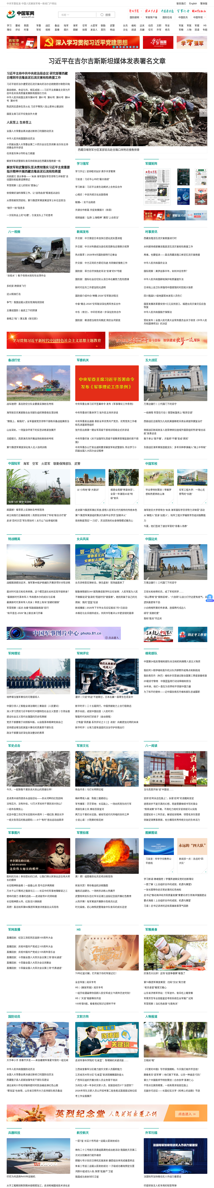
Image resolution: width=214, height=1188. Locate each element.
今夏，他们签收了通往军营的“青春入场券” (166, 526)
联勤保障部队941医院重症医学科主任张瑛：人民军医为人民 (106, 591)
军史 (167, 25)
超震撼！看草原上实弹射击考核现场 (25, 509)
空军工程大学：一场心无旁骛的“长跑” (192, 491)
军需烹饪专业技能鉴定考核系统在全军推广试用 (168, 1012)
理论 (9, 29)
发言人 (93, 29)
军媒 (197, 25)
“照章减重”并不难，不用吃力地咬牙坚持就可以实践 (170, 809)
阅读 (133, 29)
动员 (150, 25)
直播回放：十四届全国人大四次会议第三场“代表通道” (34, 1017)
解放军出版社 (199, 11)
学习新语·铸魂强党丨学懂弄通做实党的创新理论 (169, 878)
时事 (26, 29)
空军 (84, 25)
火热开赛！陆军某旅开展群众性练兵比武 (96, 901)
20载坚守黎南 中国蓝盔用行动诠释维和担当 (167, 716)
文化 (125, 29)
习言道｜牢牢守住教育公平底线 (158, 860)
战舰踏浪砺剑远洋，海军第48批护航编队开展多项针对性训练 (38, 582)
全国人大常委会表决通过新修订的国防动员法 (30, 1088)
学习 (9, 25)
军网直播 (14, 943)
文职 (159, 25)
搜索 (108, 15)
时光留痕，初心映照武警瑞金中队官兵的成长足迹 (101, 906)
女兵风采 (83, 539)
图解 (75, 29)
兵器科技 (14, 1147)
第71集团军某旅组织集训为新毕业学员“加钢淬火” (100, 515)
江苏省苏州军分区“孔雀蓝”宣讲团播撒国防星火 (99, 1088)
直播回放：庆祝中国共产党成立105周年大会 (30, 996)
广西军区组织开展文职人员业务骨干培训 (96, 1094)
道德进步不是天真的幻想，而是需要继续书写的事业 (171, 803)
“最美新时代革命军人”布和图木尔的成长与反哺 (31, 596)
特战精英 (14, 539)
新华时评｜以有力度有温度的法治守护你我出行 (99, 727)
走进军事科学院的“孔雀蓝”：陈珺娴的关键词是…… (101, 1074)
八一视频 (14, 232)
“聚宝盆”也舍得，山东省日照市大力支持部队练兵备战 (34, 1104)
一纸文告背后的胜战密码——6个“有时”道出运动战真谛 (35, 819)
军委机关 (83, 360)
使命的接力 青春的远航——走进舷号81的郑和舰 (32, 896)
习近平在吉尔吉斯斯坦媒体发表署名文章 (107, 60)
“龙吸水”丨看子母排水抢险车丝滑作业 (26, 275)
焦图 (26, 25)
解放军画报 (152, 11)
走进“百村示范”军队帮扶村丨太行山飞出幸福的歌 (32, 520)
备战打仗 (14, 360)
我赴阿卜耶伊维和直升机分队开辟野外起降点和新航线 (172, 705)
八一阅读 (151, 745)
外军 (159, 29)
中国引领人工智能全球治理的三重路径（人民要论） (34, 705)
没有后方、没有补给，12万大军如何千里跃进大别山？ (35, 803)
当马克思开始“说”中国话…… (159, 789)
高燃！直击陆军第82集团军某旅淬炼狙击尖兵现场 (33, 906)
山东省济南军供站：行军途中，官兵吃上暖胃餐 (168, 1006)
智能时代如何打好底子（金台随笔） (94, 716)
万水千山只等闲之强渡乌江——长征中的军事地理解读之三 (37, 890)
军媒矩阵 (151, 163)
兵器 (142, 29)
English (193, 3)
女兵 (125, 25)
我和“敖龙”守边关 (153, 618)
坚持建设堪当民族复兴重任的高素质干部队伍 (30, 727)
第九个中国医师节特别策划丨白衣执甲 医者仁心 (169, 1094)
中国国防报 (168, 11)
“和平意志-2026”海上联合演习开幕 (25, 613)
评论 (17, 29)
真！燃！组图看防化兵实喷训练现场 (94, 876)
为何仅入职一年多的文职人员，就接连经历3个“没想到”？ (104, 1099)
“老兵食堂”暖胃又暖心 (155, 1001)
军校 (38, 29)
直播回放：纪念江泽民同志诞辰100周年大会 (30, 987)
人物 (189, 29)
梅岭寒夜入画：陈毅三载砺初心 (91, 798)
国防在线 (167, 17)
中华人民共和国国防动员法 (21, 1083)
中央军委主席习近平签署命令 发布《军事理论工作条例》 (104, 403)
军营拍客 (83, 832)
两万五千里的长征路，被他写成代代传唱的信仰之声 (102, 814)
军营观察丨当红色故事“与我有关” (161, 1017)
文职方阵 (83, 1030)
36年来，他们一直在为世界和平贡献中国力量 (167, 722)
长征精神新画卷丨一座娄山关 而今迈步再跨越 (30, 885)
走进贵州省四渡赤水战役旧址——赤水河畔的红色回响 (35, 798)
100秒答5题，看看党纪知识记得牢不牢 (95, 1017)
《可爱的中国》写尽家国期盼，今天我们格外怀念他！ (172, 1083)
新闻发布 (83, 232)
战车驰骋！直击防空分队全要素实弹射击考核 (30, 403)
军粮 (181, 29)
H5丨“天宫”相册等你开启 (88, 1012)
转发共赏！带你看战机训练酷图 (91, 885)
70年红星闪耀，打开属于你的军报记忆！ (96, 987)
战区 (47, 25)
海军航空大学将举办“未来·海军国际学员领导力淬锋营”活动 (174, 509)
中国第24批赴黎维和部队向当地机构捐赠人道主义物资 (172, 696)
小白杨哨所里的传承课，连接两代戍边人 (165, 607)
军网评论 (83, 653)
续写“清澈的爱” (151, 613)
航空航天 (83, 1147)
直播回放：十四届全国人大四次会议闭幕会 (29, 1012)
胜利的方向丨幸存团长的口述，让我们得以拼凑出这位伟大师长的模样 (38, 878)
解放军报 (136, 11)
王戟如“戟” (149, 1074)
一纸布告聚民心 (15, 809)
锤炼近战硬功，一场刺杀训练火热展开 (95, 890)
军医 (189, 25)
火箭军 (93, 25)
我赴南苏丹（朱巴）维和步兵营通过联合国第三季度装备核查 (175, 711)
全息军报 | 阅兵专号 (85, 996)
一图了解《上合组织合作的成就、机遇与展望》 (168, 884)
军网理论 (14, 653)
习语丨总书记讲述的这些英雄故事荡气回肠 (166, 905)
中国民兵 (183, 17)
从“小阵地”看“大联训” (88, 489)
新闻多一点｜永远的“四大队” (191, 860)
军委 (38, 25)
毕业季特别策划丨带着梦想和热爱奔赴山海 (158, 491)
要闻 (17, 25)
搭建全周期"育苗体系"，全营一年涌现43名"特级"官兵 (123, 494)
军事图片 (14, 832)
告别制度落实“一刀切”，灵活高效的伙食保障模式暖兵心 (104, 520)
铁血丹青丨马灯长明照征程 (89, 789)
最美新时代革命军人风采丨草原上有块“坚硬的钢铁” (33, 602)
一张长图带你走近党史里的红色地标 (162, 889)
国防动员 (14, 1030)
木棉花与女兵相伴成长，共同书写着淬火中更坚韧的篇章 (104, 613)
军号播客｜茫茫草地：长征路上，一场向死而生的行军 (103, 803)
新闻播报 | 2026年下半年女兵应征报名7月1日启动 (101, 607)
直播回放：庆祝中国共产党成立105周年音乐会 (31, 1001)
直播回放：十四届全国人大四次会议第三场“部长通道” (34, 1006)
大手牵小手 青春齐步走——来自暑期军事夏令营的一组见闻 (37, 1074)
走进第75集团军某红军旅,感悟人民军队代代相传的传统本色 (106, 509)
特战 (112, 29)
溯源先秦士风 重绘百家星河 (89, 809)
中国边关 (151, 539)
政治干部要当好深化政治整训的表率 (25, 732)
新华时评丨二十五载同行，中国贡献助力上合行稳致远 (103, 705)
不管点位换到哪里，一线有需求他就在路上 (166, 1099)
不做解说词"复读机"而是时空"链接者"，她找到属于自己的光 (106, 596)
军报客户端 (151, 17)
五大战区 (151, 360)
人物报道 (151, 1030)
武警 (112, 25)
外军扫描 (151, 1147)
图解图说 (151, 832)
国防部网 (134, 17)
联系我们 (181, 3)
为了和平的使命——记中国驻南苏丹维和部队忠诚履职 (172, 727)
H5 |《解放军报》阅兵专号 (89, 1001)
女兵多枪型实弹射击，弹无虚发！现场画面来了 (99, 582)
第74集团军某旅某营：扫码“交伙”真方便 (165, 996)
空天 (150, 29)
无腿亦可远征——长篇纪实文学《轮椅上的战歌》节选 (172, 1104)
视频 (47, 29)
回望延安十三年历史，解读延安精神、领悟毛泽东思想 (172, 814)
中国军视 (198, 17)
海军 (75, 25)
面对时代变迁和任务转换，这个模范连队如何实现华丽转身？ (38, 591)
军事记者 (183, 11)
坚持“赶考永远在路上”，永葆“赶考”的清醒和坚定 (169, 798)
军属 (181, 25)
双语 (197, 29)
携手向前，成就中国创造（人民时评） (95, 711)
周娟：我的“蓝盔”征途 (86, 602)
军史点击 (14, 745)
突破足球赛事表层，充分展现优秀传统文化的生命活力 (172, 819)
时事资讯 (151, 232)
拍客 (84, 29)
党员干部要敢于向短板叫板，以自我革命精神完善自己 (35, 722)
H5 (204, 25)
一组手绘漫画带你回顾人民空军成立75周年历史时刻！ (103, 1006)
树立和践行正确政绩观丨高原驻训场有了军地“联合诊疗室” (37, 515)
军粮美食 (151, 943)
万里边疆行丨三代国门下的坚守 (160, 403)
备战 (57, 25)
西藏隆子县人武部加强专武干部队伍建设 (28, 1093)
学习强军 (83, 163)
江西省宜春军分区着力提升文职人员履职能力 (98, 1083)
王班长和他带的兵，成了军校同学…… (164, 591)
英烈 (103, 29)
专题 (205, 29)
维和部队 (151, 653)
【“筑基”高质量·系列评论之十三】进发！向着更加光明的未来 (106, 722)
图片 (66, 29)
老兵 (167, 29)
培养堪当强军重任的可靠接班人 (23, 696)
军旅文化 (83, 745)
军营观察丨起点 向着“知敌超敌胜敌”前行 (28, 607)
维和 (133, 25)
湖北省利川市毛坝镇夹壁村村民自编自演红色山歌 (32, 1099)
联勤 (103, 25)
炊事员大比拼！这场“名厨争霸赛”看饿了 (164, 987)
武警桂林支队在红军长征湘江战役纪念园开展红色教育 (103, 896)
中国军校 (151, 463)
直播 (57, 29)
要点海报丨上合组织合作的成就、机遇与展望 (167, 900)
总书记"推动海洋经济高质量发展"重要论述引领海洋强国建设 (175, 895)
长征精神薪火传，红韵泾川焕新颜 (24, 901)
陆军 (66, 25)
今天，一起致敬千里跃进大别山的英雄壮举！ (30, 789)
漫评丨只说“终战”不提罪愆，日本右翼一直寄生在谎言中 (104, 696)
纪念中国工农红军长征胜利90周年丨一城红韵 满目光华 (35, 814)
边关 (142, 25)
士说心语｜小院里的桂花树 (89, 819)
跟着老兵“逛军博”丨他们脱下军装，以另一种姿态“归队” (172, 1088)
